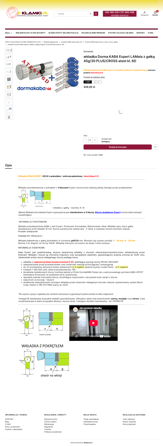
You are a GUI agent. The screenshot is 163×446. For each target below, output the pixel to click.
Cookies (47, 429)
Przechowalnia (90, 424)
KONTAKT (9, 419)
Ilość (85, 135)
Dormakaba (88, 51)
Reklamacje (49, 424)
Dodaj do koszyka (117, 147)
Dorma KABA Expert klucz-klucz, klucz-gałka (101, 42)
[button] (96, 14)
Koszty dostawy (129, 422)
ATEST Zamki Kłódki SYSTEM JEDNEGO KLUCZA (23, 42)
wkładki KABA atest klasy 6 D (71, 42)
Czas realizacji (129, 419)
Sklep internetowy (80, 443)
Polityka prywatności (53, 432)
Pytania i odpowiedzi (13, 429)
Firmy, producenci (12, 427)
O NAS (8, 424)
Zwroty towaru (50, 422)
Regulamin (48, 427)
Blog (7, 422)
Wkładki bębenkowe (51, 42)
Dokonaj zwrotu (50, 419)
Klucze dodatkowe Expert (107, 212)
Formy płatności (129, 424)
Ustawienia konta (91, 422)
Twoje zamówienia (91, 419)
